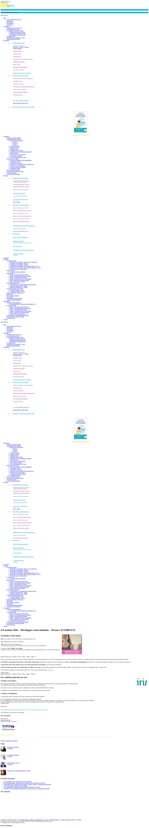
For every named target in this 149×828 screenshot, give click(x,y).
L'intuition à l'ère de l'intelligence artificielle (23, 59)
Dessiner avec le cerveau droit (19, 89)
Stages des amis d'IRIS (20, 75)
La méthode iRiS (11, 36)
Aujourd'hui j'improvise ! (18, 84)
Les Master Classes (11, 305)
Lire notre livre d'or (20, 103)
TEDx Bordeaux (11, 318)
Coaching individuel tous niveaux (15, 288)
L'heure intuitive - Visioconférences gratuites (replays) (23, 284)
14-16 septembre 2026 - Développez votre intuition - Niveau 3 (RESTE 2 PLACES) (24, 783)
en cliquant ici (50, 670)
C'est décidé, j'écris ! (17, 81)
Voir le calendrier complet (13, 170)
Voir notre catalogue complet (14, 137)
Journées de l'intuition (24, 226)
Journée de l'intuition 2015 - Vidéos (18, 286)
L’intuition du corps (15, 146)
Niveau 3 (26, 47)
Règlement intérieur (55, 819)
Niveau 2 (21, 47)
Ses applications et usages (13, 29)
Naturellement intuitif (18, 94)
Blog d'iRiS (10, 294)
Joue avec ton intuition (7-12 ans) (18, 157)
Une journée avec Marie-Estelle (20, 67)
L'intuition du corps (17, 51)
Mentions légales (24, 819)
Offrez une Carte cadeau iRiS (23, 107)
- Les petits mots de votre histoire (20, 195)
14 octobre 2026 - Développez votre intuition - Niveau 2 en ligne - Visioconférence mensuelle (27, 788)
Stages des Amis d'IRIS (12, 158)
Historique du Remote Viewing (17, 33)
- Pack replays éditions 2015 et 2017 (20, 231)
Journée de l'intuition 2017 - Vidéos (18, 287)
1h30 (14, 202)
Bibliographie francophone (13, 39)
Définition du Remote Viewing (17, 32)
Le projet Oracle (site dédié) (13, 300)
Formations (6, 40)
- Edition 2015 (16, 228)
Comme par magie (17, 54)
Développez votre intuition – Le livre (16, 37)
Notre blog (9, 25)
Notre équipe (10, 21)
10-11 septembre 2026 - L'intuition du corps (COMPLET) (18, 781)
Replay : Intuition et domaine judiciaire (21, 218)
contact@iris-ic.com (5, 1)
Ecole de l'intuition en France (14, 19)
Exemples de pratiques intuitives (23, 250)
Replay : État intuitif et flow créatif (20, 213)
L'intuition (6, 26)
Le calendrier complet (21, 100)
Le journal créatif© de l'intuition (20, 92)
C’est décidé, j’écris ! (15, 161)
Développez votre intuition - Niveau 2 (19, 263)
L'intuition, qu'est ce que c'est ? (14, 28)
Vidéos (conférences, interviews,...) (15, 293)
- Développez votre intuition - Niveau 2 (21, 184)
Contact (6, 319)
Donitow (79, 819)
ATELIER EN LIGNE (19, 193)
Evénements (7, 301)
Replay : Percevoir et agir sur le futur (20, 207)
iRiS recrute (10, 22)
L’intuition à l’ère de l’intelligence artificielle (21, 151)
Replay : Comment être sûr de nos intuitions (22, 216)
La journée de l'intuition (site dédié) (15, 316)
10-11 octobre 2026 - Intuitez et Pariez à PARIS (15, 785)
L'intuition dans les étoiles (19, 61)
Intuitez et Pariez (16, 64)
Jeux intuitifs (17, 246)
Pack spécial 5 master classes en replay (21, 221)
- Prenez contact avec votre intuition (20, 189)
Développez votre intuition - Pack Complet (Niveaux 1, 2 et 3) (25, 267)
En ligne (6, 175)
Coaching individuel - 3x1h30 (17, 291)
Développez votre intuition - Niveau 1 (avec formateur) (23, 262)
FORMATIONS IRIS (18, 43)
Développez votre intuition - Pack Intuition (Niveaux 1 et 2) (24, 266)
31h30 (18, 202)
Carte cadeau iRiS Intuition (13, 174)
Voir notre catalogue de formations (9, 740)
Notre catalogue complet (22, 73)
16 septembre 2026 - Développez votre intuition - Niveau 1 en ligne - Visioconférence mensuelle (27, 784)
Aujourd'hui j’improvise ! (16, 163)
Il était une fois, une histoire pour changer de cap (24, 86)
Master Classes (10, 273)
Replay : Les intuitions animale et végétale (22, 210)
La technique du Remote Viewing (15, 30)
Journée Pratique (17, 48)
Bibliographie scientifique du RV (18, 35)
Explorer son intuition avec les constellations (23, 78)
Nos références (10, 23)
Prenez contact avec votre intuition (18, 269)
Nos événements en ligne (13, 283)
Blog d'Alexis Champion (20, 237)
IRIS (5, 18)
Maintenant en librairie (80, 135)
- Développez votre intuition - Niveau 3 (21, 186)
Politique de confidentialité (35, 819)
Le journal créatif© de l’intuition (18, 167)
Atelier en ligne (10, 270)
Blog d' (16, 233)
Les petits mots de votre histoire (17, 272)
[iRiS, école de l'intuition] (8, 7)
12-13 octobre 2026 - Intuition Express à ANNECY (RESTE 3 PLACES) (22, 787)
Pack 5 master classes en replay (17, 281)
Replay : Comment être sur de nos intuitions (20, 279)
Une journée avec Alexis (18, 69)
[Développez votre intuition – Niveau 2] (72, 654)
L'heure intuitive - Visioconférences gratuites (18, 315)
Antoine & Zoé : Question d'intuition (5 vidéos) (18, 770)
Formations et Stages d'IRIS (13, 139)
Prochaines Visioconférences (14, 302)
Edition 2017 (23, 228)
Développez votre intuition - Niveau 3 (19, 265)
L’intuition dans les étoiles (16, 150)
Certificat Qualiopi (65, 819)
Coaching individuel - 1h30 (16, 290)
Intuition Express (17, 56)
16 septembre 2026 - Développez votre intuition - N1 (23, 304)
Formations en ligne (12, 260)
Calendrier (6, 258)
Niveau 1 (15, 47)
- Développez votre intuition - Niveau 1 (21, 180)
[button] (4, 15)
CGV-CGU (46, 819)
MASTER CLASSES (21, 205)
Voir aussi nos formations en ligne (15, 171)
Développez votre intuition (19, 45)
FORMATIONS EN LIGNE (20, 178)
